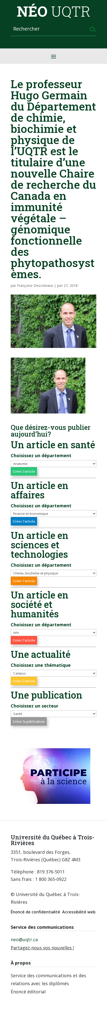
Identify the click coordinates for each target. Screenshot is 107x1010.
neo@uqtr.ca (24, 939)
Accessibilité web (79, 912)
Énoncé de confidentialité (35, 912)
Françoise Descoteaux (35, 285)
